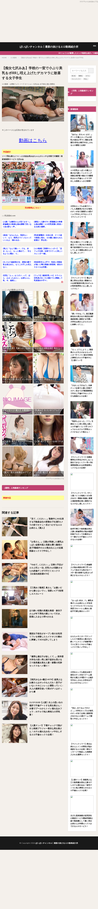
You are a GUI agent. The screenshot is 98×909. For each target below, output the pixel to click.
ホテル (88, 76)
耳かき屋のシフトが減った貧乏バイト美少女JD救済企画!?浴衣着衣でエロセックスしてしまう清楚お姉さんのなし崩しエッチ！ (81, 247)
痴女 (48, 84)
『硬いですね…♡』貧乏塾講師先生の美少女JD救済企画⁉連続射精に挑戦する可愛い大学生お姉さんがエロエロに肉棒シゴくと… (81, 319)
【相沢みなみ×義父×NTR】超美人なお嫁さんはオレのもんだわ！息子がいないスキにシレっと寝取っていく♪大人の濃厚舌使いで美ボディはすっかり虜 (46, 685)
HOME (4, 58)
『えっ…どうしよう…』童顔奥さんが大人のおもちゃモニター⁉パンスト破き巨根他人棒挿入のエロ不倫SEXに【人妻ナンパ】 (81, 354)
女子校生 (43, 84)
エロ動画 (13, 58)
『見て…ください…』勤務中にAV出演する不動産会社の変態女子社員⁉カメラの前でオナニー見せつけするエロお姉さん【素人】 (46, 523)
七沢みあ (36, 84)
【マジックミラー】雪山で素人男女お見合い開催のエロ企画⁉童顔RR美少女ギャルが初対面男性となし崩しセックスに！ (81, 283)
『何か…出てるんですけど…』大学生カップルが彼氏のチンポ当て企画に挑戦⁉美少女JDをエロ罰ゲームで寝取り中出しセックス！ (81, 713)
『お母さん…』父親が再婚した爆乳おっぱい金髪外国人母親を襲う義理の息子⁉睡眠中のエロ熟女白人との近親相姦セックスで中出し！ (46, 546)
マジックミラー (76, 79)
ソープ (22, 84)
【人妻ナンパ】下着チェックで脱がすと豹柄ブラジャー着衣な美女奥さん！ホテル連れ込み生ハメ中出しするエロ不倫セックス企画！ (45, 730)
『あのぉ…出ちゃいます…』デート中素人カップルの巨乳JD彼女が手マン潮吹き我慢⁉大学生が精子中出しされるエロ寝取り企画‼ (81, 139)
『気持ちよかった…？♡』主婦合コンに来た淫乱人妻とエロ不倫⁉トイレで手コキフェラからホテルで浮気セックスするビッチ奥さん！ (81, 426)
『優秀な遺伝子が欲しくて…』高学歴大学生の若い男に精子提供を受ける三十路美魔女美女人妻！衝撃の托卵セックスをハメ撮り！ (46, 661)
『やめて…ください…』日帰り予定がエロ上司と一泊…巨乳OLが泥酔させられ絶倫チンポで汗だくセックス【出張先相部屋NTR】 (46, 569)
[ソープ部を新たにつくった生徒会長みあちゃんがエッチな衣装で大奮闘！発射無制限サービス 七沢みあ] (33, 202)
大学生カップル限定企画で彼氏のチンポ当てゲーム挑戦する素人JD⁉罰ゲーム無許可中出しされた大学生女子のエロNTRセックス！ (81, 677)
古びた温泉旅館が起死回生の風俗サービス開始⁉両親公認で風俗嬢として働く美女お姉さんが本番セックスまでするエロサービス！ (81, 820)
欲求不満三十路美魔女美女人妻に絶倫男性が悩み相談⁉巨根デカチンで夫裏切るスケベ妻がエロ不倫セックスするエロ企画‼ (81, 534)
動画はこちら (33, 140)
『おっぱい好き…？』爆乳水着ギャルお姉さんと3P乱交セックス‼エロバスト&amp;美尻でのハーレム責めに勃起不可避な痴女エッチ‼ (81, 605)
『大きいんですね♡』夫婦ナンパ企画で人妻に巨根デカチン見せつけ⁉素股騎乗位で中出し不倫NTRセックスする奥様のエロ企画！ (81, 390)
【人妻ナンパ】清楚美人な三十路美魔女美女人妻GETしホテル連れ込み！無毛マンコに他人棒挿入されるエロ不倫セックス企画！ (81, 785)
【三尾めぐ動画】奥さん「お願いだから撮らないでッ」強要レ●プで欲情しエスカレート (46, 590)
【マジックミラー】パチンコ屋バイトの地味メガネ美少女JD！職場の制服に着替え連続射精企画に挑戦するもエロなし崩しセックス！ (81, 498)
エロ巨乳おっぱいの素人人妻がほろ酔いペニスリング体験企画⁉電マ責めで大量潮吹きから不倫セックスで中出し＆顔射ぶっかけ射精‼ (81, 175)
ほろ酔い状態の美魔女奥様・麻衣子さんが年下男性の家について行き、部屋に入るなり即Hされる (45, 613)
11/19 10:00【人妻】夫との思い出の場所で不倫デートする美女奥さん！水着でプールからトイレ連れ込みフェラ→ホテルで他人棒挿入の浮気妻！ (46, 708)
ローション (28, 84)
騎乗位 (52, 84)
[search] (91, 70)
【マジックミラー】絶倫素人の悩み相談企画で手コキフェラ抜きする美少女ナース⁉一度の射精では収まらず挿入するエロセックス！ (81, 569)
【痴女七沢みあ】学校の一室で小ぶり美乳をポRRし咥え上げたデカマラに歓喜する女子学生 (51, 58)
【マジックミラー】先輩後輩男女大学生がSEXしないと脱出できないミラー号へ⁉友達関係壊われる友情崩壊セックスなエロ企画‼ (81, 462)
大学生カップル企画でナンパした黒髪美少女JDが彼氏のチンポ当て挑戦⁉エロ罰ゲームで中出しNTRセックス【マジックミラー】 (81, 211)
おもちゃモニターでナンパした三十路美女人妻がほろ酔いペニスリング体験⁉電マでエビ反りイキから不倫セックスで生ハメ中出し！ (81, 641)
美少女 (74, 76)
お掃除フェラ (14, 84)
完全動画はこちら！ (33, 208)
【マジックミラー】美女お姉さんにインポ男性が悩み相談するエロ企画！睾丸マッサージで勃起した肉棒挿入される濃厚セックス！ (81, 749)
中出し (86, 79)
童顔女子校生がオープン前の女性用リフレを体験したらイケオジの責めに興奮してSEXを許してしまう (45, 636)
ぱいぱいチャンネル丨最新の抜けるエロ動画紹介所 (49, 46)
